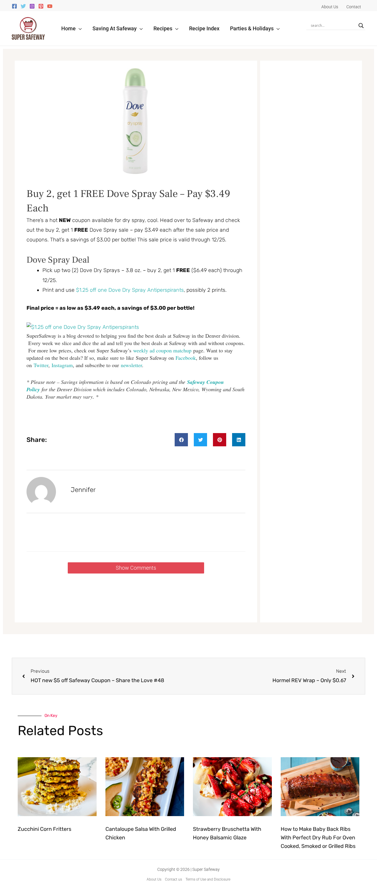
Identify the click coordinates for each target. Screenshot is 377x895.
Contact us (173, 879)
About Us (154, 879)
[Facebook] (14, 6)
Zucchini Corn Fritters (44, 829)
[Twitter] (23, 6)
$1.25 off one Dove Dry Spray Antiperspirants (130, 290)
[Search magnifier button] (361, 25)
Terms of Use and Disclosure (208, 879)
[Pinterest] (41, 6)
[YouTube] (49, 6)
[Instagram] (32, 6)
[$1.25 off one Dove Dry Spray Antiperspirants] (83, 327)
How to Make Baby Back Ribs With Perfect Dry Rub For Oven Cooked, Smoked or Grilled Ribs (318, 837)
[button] (79, 28)
